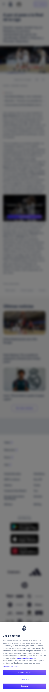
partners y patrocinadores (25, 658)
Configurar (24, 679)
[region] (24, 657)
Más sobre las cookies (11, 667)
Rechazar (25, 686)
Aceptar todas (24, 672)
